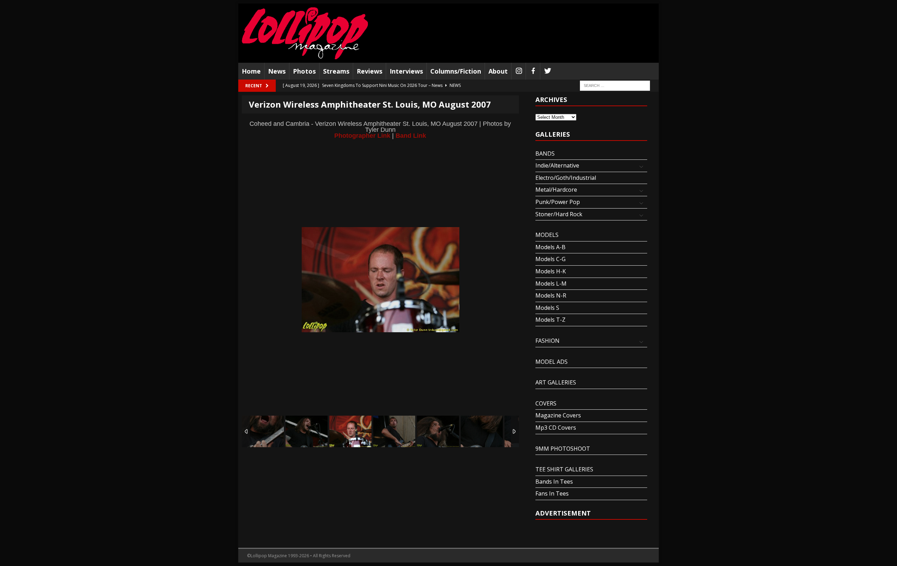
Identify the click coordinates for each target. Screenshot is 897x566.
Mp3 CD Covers (555, 427)
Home (251, 71)
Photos (304, 71)
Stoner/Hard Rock (558, 214)
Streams (336, 71)
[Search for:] (615, 85)
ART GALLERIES (555, 382)
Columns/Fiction (455, 71)
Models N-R (550, 295)
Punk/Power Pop (557, 202)
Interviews (406, 71)
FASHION (547, 341)
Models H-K (550, 271)
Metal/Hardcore (556, 189)
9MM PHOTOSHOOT (562, 448)
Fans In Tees (552, 493)
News (277, 71)
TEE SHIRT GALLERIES (564, 469)
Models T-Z (550, 319)
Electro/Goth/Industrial (565, 178)
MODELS (547, 235)
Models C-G (550, 259)
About (498, 71)
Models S (547, 308)
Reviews (369, 71)
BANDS (545, 153)
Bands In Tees (554, 481)
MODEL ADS (551, 362)
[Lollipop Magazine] (304, 33)
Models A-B (550, 247)
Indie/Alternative (557, 165)
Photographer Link (362, 135)
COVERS (545, 403)
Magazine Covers (558, 415)
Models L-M (551, 283)
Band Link (411, 135)
